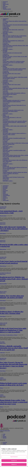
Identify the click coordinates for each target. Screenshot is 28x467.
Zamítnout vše (14, 460)
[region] (14, 456)
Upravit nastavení (13, 456)
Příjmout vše (14, 464)
